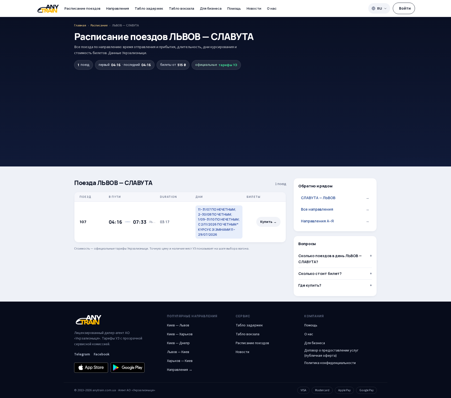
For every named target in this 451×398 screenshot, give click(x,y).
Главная (80, 25)
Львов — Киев (178, 352)
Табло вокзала (181, 8)
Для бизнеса (211, 8)
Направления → (179, 369)
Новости (254, 8)
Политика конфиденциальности (330, 363)
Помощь (234, 8)
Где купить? (309, 285)
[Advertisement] (225, 109)
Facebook (101, 354)
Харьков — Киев (180, 361)
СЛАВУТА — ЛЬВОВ (335, 197)
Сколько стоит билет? (320, 273)
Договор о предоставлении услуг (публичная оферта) (331, 353)
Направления (117, 8)
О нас (272, 8)
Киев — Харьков (180, 334)
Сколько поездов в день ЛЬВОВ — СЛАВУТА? (330, 258)
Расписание (99, 25)
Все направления (335, 209)
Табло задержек (149, 8)
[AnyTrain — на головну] (48, 8)
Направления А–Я (335, 220)
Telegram (82, 354)
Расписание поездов (82, 8)
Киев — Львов (178, 325)
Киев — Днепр (178, 343)
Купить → (268, 222)
